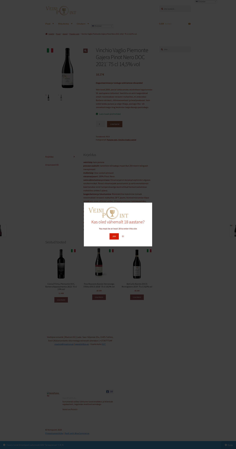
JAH (114, 236)
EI (123, 236)
